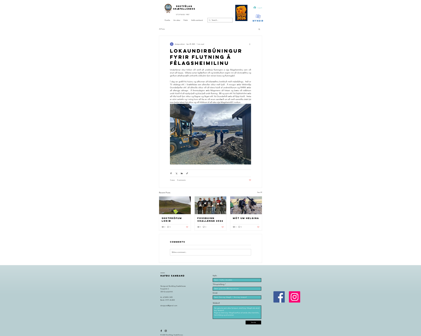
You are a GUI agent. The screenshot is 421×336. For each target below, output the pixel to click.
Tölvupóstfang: (219, 284)
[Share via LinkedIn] (182, 173)
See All (259, 192)
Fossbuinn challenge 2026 (210, 219)
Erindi (215, 293)
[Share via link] (187, 173)
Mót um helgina (246, 218)
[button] (259, 29)
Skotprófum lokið (172, 219)
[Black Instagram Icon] (165, 330)
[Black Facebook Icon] (161, 330)
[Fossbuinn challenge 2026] (210, 205)
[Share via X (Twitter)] (176, 173)
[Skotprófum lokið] (175, 205)
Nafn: (215, 276)
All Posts (162, 29)
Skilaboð (216, 303)
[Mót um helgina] (246, 205)
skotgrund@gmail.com (168, 305)
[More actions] (249, 44)
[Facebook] (279, 297)
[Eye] (241, 13)
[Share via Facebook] (171, 173)
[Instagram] (294, 297)
